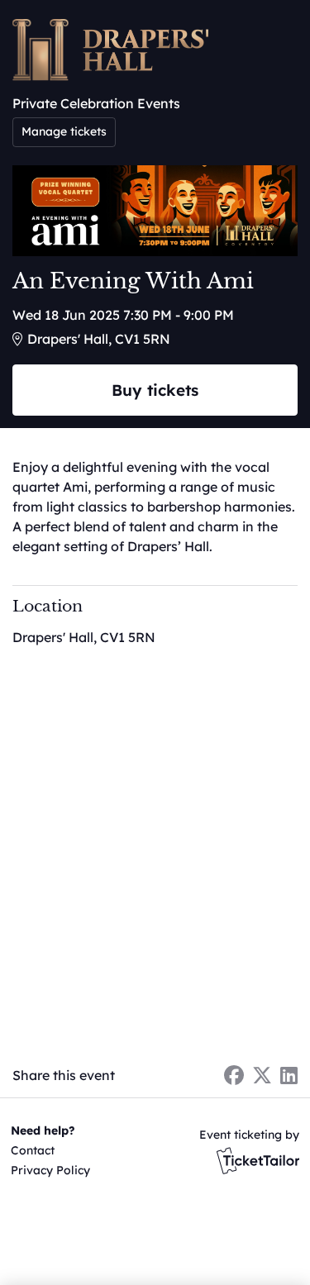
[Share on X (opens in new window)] (262, 1075)
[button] (47, 1150)
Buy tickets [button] (155, 390)
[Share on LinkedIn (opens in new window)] (289, 1075)
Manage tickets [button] (64, 131)
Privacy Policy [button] (50, 1170)
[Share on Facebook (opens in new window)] (234, 1075)
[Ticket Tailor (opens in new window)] (258, 1160)
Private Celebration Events (96, 103)
